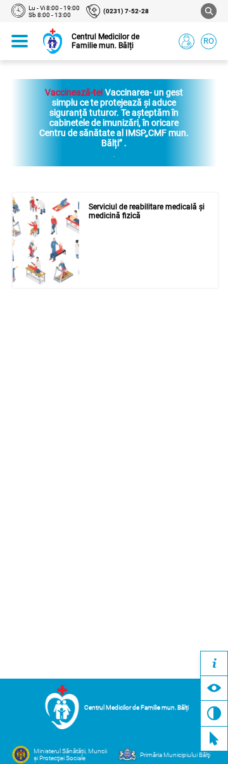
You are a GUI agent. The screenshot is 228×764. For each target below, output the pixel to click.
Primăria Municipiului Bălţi (175, 754)
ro (208, 41)
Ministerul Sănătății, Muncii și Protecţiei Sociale (70, 754)
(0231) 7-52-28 (126, 11)
